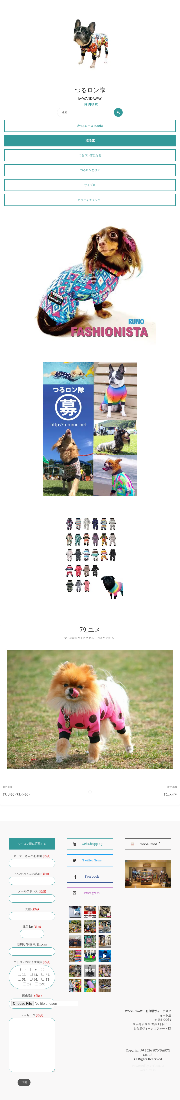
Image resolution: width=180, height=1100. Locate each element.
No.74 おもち (106, 637)
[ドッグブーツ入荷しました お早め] (75, 971)
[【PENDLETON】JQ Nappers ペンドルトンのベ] (75, 941)
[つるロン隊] (90, 43)
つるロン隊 (90, 91)
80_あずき (170, 794)
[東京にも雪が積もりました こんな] (75, 912)
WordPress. (148, 1070)
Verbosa (155, 1066)
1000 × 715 (75, 637)
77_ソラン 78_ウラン (16, 794)
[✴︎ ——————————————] (90, 912)
